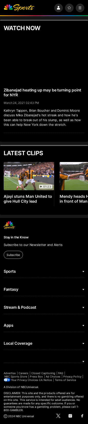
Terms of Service (65, 380)
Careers (23, 373)
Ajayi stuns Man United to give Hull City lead (28, 199)
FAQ (60, 373)
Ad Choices (53, 376)
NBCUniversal (29, 387)
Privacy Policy (72, 376)
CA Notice (45, 380)
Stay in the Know (16, 237)
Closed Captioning (43, 373)
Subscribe (13, 255)
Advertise (10, 373)
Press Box (36, 376)
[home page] (19, 8)
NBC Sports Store (15, 376)
